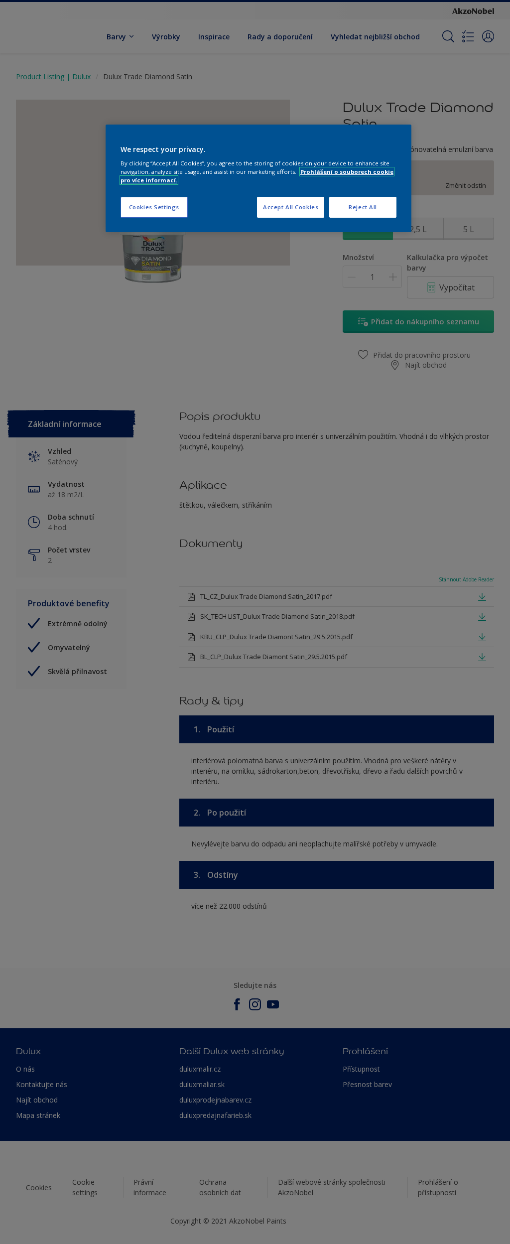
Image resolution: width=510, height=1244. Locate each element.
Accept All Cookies (290, 207)
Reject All (363, 207)
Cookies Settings (154, 207)
